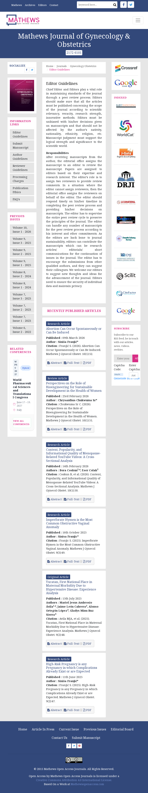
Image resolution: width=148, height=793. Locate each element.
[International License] (74, 760)
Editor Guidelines (20, 134)
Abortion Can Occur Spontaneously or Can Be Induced (74, 330)
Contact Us (59, 738)
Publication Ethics (20, 190)
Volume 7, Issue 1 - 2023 (22, 318)
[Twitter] (131, 4)
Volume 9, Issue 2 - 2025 (22, 252)
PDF (88, 362)
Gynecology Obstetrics (83, 66)
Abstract (56, 362)
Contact (54, 5)
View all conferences (21, 422)
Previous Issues (95, 729)
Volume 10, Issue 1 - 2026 (22, 229)
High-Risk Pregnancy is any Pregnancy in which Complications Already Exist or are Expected (71, 667)
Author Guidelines (20, 156)
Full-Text (72, 362)
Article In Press (43, 729)
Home (49, 66)
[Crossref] (126, 68)
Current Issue (69, 729)
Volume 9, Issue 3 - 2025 (22, 241)
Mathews (16, 5)
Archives (30, 5)
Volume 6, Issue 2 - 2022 (22, 330)
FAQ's (16, 199)
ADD (136, 358)
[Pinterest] (79, 745)
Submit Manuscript (20, 145)
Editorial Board (122, 729)
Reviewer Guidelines (20, 168)
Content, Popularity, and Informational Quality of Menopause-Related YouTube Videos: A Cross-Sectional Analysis (73, 455)
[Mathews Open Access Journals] (23, 20)
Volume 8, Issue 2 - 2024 (22, 274)
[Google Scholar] (126, 83)
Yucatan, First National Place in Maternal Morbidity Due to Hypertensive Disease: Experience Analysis (71, 587)
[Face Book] (123, 4)
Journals (62, 66)
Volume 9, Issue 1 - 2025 (22, 263)
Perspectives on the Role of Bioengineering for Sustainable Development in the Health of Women (74, 387)
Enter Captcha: (133, 367)
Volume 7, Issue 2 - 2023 (22, 307)
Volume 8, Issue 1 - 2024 (22, 285)
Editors (42, 5)
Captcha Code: (118, 367)
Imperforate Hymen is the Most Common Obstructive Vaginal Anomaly (69, 523)
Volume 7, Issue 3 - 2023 (22, 296)
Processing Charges (20, 179)
